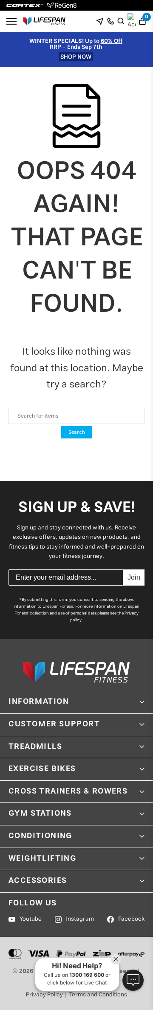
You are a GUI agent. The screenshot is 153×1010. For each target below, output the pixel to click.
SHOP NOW (75, 56)
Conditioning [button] (40, 836)
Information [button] (38, 701)
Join (134, 577)
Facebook (131, 919)
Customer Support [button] (54, 724)
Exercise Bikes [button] (42, 769)
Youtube (31, 919)
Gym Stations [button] (40, 813)
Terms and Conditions (98, 994)
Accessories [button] (37, 881)
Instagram (80, 919)
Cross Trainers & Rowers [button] (68, 791)
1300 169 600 (86, 975)
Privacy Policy (44, 994)
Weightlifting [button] (42, 858)
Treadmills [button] (35, 747)
